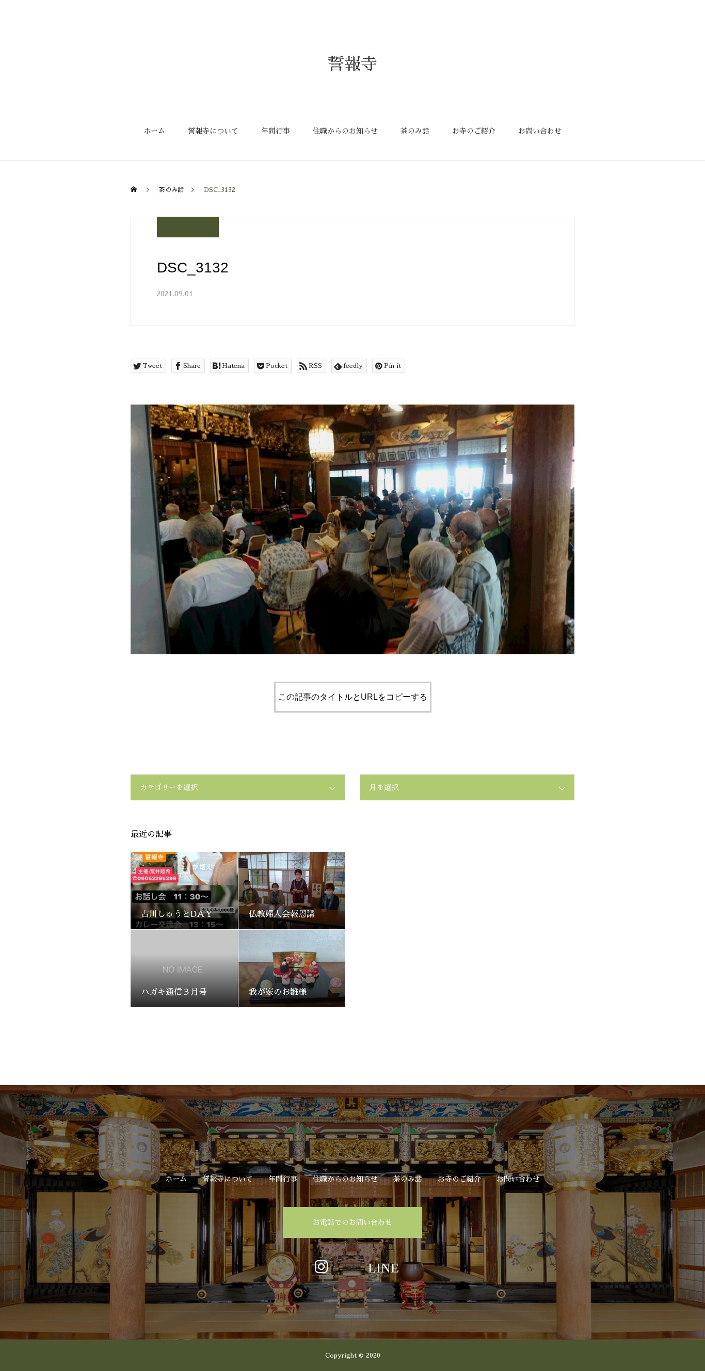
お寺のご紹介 (473, 131)
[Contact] (383, 1266)
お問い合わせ (540, 131)
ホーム (154, 131)
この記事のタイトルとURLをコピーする (352, 696)
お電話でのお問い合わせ (352, 1222)
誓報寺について (213, 131)
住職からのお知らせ (345, 131)
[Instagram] (321, 1266)
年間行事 (275, 131)
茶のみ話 (414, 131)
